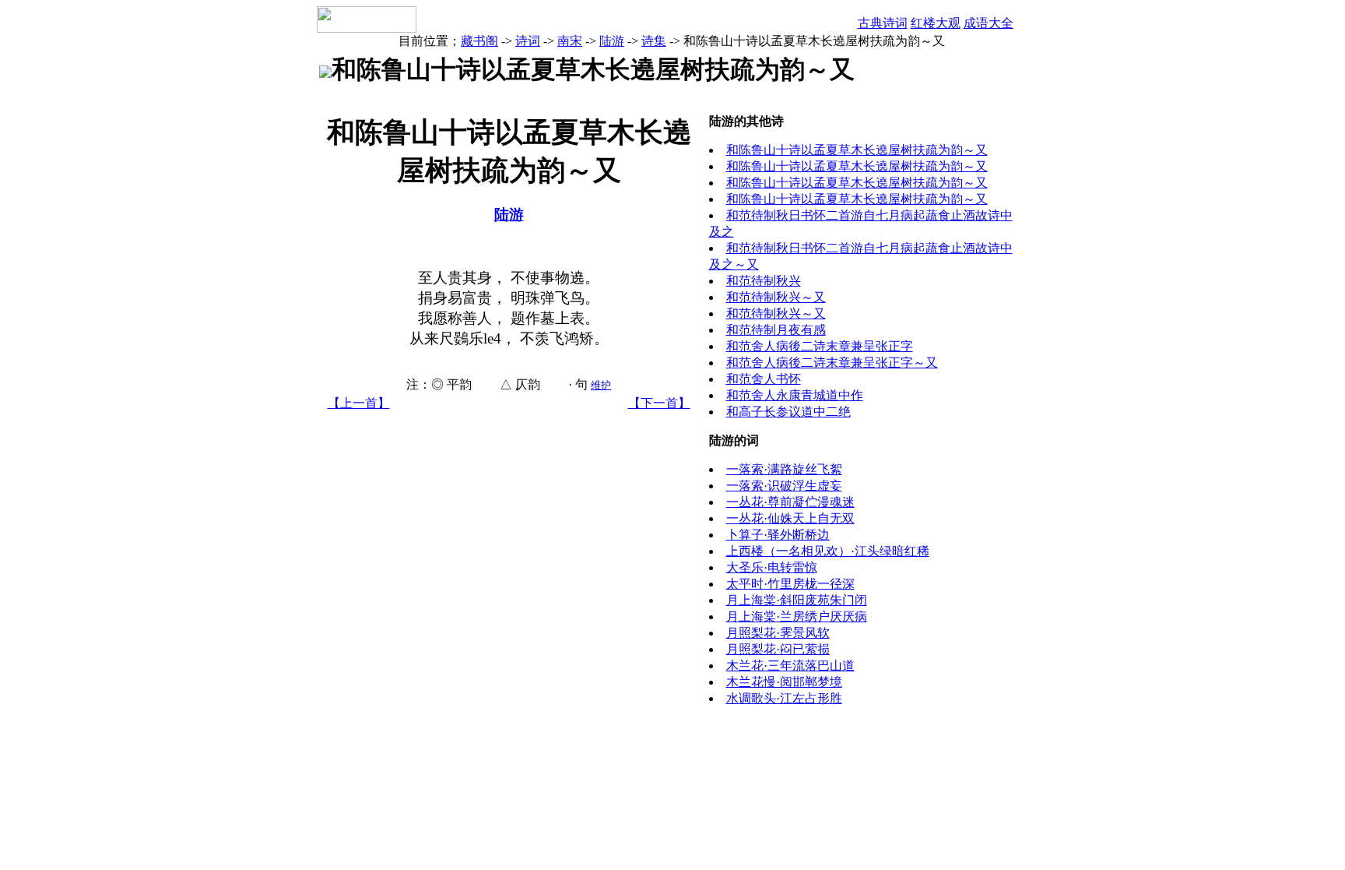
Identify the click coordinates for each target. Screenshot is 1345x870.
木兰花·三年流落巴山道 (790, 665)
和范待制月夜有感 (776, 329)
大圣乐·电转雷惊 (771, 567)
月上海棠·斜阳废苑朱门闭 (796, 600)
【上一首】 (359, 403)
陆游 (611, 41)
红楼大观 (935, 23)
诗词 (527, 41)
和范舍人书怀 (763, 379)
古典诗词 (883, 23)
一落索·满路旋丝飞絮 (784, 469)
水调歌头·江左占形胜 (784, 698)
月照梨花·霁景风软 (778, 632)
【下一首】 (659, 403)
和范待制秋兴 (763, 280)
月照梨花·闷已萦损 (778, 649)
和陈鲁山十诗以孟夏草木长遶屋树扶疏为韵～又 (857, 150)
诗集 (653, 41)
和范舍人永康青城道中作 (794, 395)
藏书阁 (479, 41)
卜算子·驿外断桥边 (778, 534)
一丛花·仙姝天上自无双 (790, 518)
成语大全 (988, 23)
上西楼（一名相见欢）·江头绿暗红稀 (827, 551)
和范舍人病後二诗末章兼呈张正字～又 (832, 362)
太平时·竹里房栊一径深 (790, 583)
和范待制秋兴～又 (776, 297)
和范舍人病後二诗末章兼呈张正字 (819, 346)
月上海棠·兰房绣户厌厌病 (796, 616)
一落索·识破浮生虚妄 (784, 485)
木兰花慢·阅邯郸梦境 (784, 682)
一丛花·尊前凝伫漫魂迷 (790, 502)
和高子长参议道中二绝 (788, 411)
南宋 (569, 41)
